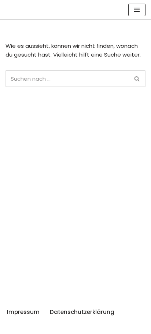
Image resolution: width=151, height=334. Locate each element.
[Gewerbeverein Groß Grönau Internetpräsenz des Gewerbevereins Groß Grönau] (27, 9)
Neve (12, 326)
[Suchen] (137, 78)
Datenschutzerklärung (82, 312)
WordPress (82, 326)
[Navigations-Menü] (137, 10)
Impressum (23, 312)
